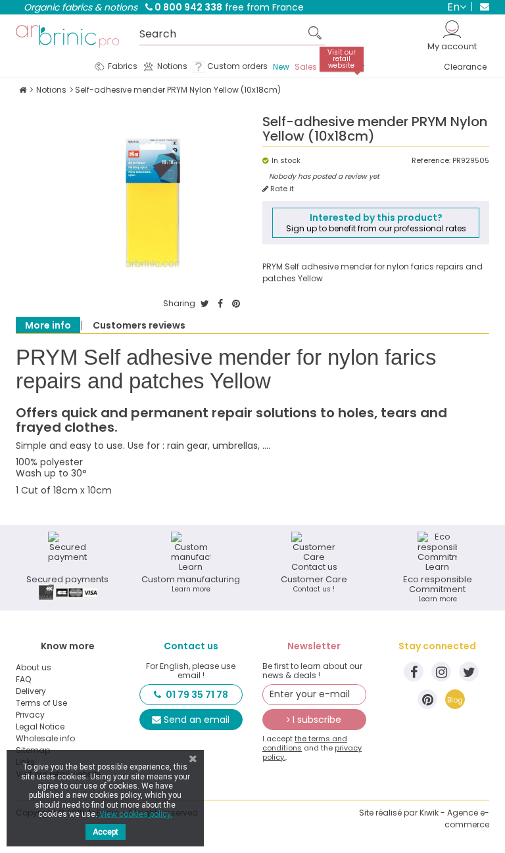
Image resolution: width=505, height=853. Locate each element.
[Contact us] (480, 6)
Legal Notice (40, 726)
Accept (105, 832)
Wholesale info (45, 738)
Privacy (30, 715)
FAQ (23, 679)
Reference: (431, 160)
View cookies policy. (135, 814)
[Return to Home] (23, 90)
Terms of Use (41, 703)
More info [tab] (48, 325)
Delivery (31, 691)
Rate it (281, 189)
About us (33, 667)
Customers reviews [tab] (139, 325)
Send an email (196, 719)
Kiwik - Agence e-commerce (454, 818)
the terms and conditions (304, 743)
